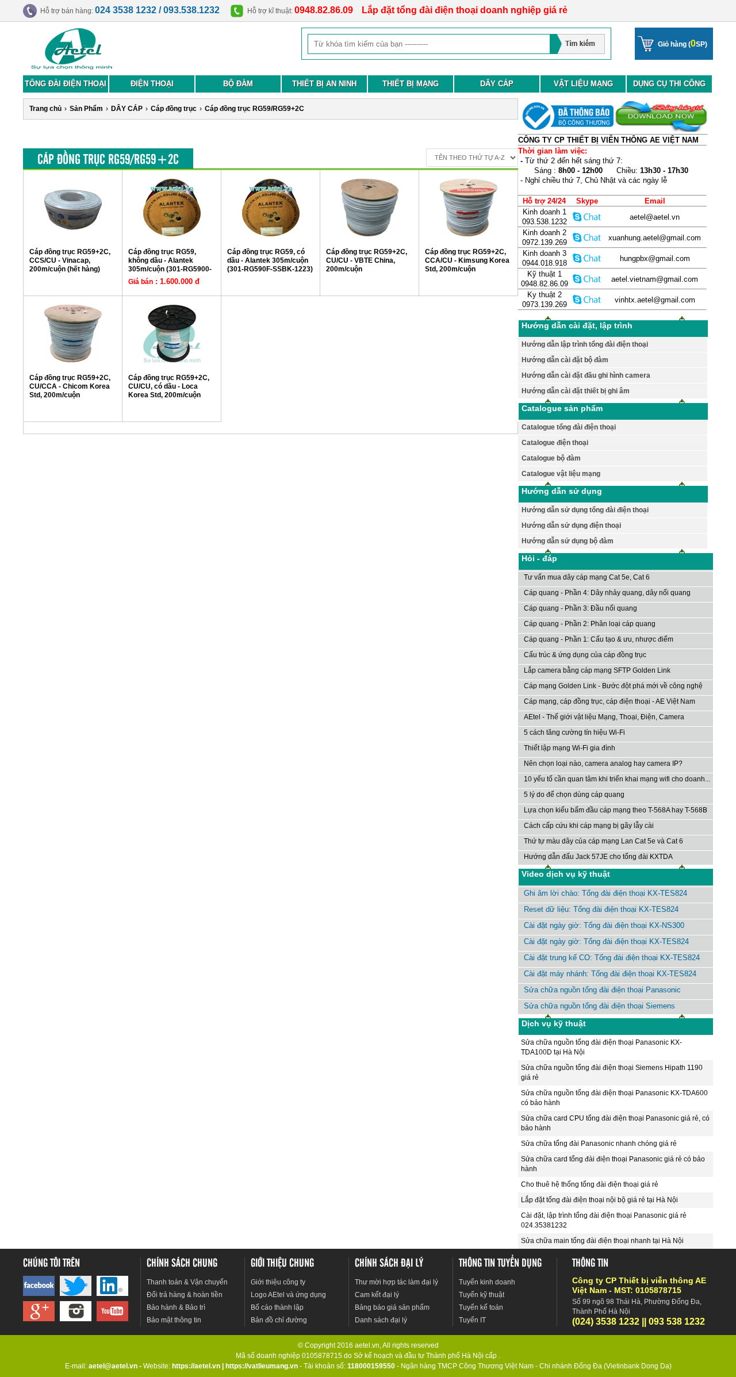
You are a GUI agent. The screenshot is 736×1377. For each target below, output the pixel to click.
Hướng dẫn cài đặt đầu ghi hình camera (586, 375)
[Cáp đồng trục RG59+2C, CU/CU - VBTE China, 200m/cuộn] (369, 234)
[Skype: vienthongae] (587, 216)
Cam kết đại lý (377, 1295)
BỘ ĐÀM (238, 83)
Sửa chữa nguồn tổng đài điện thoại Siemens (599, 1006)
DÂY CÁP (496, 83)
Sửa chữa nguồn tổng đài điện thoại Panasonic (602, 989)
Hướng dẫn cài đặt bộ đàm (565, 360)
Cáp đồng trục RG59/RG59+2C (254, 109)
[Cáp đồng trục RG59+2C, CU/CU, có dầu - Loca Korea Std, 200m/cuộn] (172, 360)
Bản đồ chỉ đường (279, 1320)
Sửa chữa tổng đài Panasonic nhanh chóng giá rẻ (599, 1144)
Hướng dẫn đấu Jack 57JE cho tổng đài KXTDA (598, 857)
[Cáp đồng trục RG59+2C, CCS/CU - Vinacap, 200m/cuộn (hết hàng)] (73, 234)
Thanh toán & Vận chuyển (187, 1282)
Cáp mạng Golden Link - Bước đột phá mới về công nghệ (613, 686)
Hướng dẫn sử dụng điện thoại (571, 525)
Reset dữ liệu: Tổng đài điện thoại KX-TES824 (601, 909)
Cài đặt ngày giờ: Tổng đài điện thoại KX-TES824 (606, 941)
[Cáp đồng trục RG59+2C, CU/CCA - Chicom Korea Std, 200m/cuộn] (73, 360)
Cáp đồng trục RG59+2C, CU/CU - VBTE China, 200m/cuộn (366, 260)
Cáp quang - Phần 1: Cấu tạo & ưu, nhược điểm (598, 639)
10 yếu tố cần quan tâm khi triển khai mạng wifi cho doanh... (617, 779)
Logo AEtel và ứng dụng (288, 1295)
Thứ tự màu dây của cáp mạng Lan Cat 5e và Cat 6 (603, 841)
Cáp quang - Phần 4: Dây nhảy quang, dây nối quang (607, 593)
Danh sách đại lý (381, 1320)
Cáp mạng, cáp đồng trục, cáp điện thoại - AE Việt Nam (609, 701)
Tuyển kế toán (481, 1307)
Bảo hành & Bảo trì (176, 1307)
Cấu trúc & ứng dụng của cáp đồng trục (585, 655)
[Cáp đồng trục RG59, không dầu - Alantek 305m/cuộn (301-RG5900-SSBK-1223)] (172, 234)
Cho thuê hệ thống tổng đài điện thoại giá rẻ (589, 1184)
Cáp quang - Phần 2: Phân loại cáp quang (590, 624)
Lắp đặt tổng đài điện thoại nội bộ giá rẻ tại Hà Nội (599, 1200)
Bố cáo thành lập (277, 1307)
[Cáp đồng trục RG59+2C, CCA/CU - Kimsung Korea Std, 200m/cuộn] (468, 234)
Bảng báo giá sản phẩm (392, 1307)
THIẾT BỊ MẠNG (410, 83)
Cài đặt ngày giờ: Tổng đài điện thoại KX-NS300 (604, 925)
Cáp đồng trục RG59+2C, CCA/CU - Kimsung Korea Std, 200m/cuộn (467, 260)
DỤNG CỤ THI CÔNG (669, 83)
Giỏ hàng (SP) (682, 43)
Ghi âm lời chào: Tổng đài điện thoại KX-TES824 (605, 893)
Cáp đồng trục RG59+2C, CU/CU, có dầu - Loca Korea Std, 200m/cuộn (168, 386)
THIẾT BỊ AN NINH (324, 83)
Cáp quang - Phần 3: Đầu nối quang (580, 608)
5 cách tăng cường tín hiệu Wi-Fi (574, 732)
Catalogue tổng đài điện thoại (569, 427)
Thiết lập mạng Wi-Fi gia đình (569, 748)
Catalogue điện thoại (555, 443)
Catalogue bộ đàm (551, 458)
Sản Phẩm (86, 109)
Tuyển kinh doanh (487, 1282)
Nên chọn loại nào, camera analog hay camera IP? (603, 764)
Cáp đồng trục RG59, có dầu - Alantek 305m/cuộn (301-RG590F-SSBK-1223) (270, 260)
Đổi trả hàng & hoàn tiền (185, 1295)
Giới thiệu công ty (278, 1282)
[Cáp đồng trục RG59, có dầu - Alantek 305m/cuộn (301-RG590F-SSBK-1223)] (271, 234)
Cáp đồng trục (174, 109)
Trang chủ (45, 109)
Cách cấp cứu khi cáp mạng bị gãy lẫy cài (589, 826)
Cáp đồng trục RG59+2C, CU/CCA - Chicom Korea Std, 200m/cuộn (69, 386)
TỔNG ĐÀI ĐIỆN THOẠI (65, 83)
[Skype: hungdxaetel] (587, 258)
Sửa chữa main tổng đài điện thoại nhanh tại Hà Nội (602, 1241)
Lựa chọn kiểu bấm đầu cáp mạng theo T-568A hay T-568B (615, 810)
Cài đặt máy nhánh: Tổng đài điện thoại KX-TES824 (610, 973)
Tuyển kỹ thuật (481, 1295)
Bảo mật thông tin (174, 1320)
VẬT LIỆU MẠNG (583, 83)
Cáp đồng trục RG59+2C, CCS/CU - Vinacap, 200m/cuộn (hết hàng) (69, 260)
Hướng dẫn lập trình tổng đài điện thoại (585, 344)
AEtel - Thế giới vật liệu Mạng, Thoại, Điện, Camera (604, 717)
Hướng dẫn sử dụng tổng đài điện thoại (585, 510)
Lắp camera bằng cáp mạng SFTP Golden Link (597, 670)
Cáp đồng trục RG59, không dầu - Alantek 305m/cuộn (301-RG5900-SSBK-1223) (170, 265)
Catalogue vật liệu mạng (561, 474)
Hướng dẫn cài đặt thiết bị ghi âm (576, 391)
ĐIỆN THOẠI (152, 83)
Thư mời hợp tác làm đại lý (396, 1282)
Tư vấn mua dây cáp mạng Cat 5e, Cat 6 (587, 577)
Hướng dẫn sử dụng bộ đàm (568, 541)
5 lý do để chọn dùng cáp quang (574, 795)
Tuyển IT (472, 1320)
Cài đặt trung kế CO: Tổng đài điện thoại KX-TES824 (612, 957)
